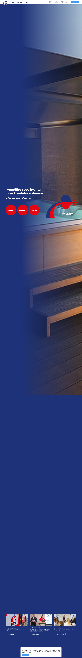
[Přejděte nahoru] (80, 656)
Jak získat (22, 210)
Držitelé (34, 210)
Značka (10, 210)
